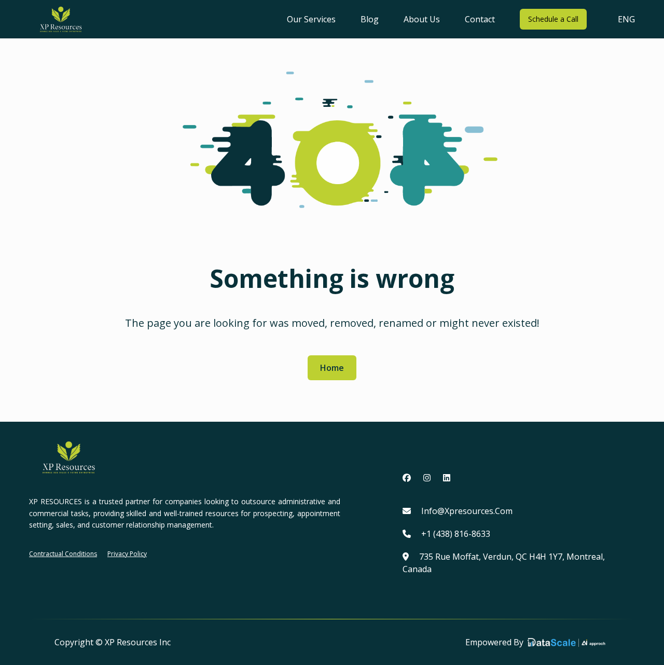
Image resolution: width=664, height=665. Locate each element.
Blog (370, 19)
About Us (422, 19)
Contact (480, 19)
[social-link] (407, 478)
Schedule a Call (553, 19)
